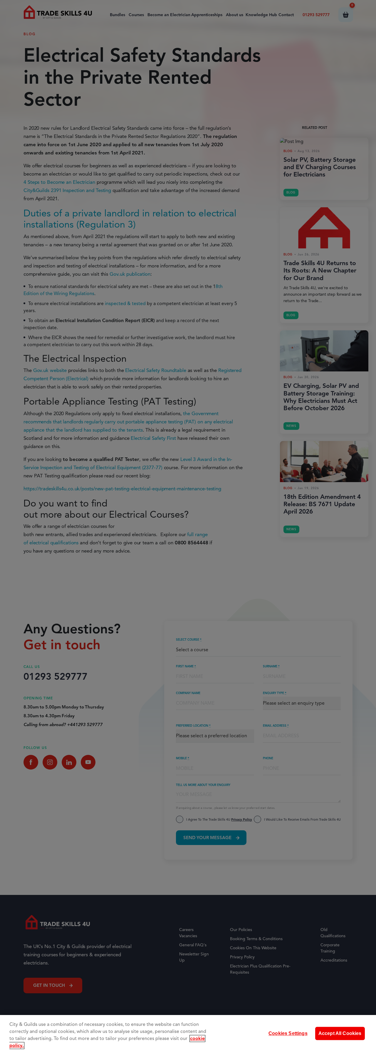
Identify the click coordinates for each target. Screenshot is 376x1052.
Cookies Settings (288, 1033)
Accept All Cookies (340, 1033)
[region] (188, 1033)
